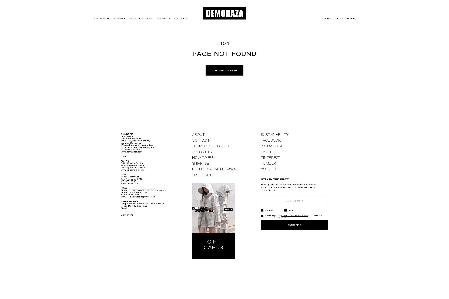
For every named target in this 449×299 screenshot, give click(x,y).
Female (269, 210)
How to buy (203, 158)
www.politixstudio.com (132, 170)
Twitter (269, 152)
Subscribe (294, 225)
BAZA (141, 19)
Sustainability (275, 134)
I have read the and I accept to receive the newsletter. (294, 216)
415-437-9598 (128, 181)
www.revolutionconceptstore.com (138, 197)
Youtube (270, 169)
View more (127, 215)
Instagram (271, 146)
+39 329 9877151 (130, 194)
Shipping (200, 163)
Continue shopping (224, 70)
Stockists (202, 152)
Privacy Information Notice (294, 215)
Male (291, 210)
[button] (350, 19)
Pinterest (271, 158)
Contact (201, 140)
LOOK (180, 19)
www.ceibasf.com (130, 183)
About (198, 134)
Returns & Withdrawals (216, 169)
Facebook (271, 140)
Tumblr (268, 163)
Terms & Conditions (211, 146)
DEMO (101, 19)
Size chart (202, 175)
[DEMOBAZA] (224, 13)
